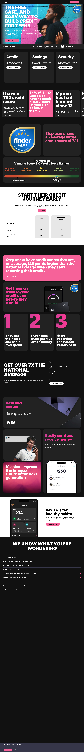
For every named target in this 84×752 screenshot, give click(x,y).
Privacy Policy (61, 746)
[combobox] (37, 2)
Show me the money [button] (57, 383)
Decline (17, 749)
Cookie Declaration (34, 746)
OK (8, 749)
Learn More (9, 224)
